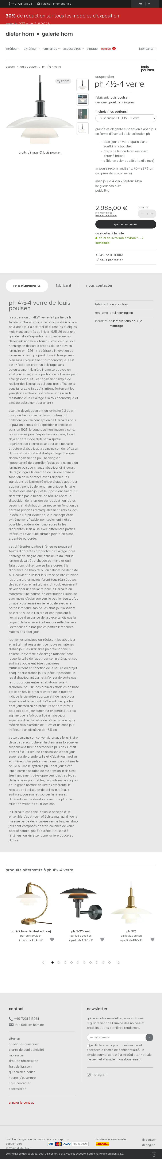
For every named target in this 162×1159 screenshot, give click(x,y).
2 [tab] (59, 962)
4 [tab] (71, 962)
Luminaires (50, 48)
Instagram (99, 1075)
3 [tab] (65, 962)
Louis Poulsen (29, 66)
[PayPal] (67, 1144)
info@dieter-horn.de (29, 1025)
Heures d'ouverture (22, 1077)
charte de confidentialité (108, 1153)
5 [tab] (78, 962)
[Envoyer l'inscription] (149, 1037)
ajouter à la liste (112, 233)
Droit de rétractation (23, 1061)
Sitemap (14, 1038)
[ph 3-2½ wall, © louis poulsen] (81, 923)
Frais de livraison (20, 1066)
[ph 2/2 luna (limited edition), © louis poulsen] (31, 923)
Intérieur (12, 48)
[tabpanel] (31, 917)
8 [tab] (97, 962)
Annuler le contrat (21, 1102)
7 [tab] (90, 962)
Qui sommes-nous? (22, 1072)
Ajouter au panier (126, 224)
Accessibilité (17, 1089)
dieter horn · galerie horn (39, 34)
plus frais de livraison (106, 215)
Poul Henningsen (121, 102)
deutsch (151, 1139)
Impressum (16, 1055)
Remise (106, 48)
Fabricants (146, 48)
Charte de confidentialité (26, 1049)
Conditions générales (24, 1044)
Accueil (10, 66)
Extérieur (30, 48)
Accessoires (72, 48)
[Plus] (152, 214)
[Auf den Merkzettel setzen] (52, 940)
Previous (43, 962)
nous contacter (111, 260)
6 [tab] (84, 962)
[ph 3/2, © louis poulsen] (131, 923)
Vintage (92, 48)
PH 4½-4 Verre (51, 66)
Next (118, 962)
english (150, 1145)
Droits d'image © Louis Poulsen (40, 152)
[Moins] (142, 214)
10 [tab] (109, 962)
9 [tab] (103, 962)
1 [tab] (52, 962)
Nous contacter (20, 1083)
